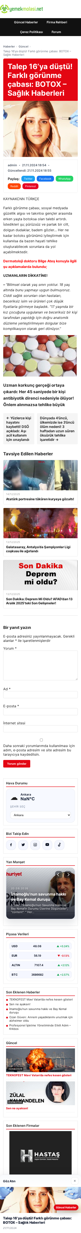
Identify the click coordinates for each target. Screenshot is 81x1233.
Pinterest (30, 186)
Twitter (28, 178)
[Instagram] (35, 845)
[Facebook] (11, 845)
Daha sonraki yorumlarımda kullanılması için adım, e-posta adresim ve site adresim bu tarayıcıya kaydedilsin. (39, 750)
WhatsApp (64, 178)
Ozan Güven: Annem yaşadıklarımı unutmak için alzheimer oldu (41, 1018)
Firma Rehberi (57, 22)
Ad (7, 689)
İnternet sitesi (14, 723)
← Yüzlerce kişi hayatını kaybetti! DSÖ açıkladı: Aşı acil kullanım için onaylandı (18, 429)
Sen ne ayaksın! (19, 1004)
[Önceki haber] (58, 874)
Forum (56, 32)
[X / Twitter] (23, 845)
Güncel (23, 46)
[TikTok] (59, 845)
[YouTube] (47, 845)
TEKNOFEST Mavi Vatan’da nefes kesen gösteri (41, 999)
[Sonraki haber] (67, 874)
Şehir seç (17, 806)
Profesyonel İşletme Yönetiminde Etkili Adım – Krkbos (40, 1027)
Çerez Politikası (31, 32)
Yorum (10, 648)
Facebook (45, 178)
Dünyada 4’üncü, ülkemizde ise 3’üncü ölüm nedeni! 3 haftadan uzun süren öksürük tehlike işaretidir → (57, 429)
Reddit (14, 186)
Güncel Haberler (26, 22)
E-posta (11, 706)
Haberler (9, 46)
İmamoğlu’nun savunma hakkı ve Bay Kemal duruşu (38, 1010)
